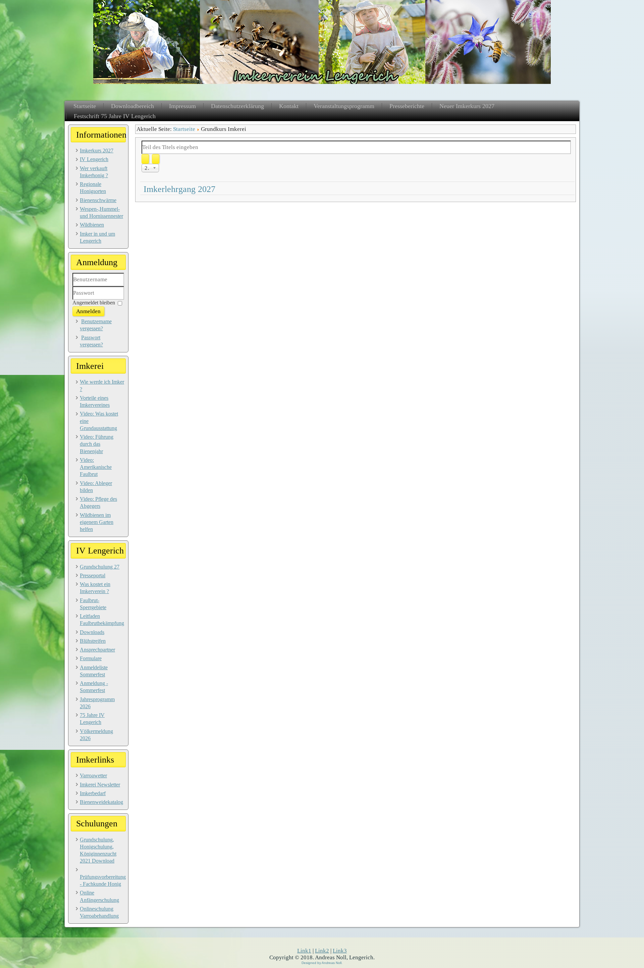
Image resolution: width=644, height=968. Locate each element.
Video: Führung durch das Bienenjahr (96, 444)
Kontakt (289, 106)
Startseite (84, 106)
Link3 (340, 951)
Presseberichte (406, 106)
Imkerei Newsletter (100, 784)
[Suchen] (145, 159)
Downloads (92, 632)
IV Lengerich (94, 159)
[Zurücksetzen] (155, 159)
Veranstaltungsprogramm (344, 106)
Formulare (91, 658)
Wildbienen (92, 225)
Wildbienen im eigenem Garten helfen (96, 522)
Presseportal (92, 575)
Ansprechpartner (97, 649)
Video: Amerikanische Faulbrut (96, 467)
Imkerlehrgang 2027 (179, 189)
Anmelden (88, 311)
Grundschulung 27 (99, 567)
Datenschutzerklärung (237, 106)
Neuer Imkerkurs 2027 (466, 106)
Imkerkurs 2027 (96, 150)
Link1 (304, 951)
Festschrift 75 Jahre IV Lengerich (115, 116)
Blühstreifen (93, 641)
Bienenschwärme (98, 200)
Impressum (182, 106)
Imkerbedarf (93, 793)
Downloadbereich (132, 106)
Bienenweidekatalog (101, 802)
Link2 (322, 951)
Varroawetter (93, 775)
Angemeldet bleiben (93, 302)
